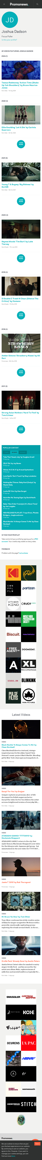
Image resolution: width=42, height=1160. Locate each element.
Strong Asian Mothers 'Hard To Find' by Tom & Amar (20, 413)
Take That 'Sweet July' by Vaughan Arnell (18, 457)
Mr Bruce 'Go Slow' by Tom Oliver (16, 917)
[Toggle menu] (4, 4)
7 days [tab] (6, 452)
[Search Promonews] (37, 4)
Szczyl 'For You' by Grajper (13, 791)
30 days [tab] (14, 452)
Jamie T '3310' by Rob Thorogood (16, 882)
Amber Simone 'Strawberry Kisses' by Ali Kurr (21, 356)
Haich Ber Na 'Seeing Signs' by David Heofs (19, 497)
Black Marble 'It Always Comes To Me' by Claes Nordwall (20, 522)
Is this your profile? (9, 39)
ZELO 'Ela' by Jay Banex (12, 463)
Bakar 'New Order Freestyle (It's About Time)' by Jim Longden (20, 505)
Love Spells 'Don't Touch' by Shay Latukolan (19, 476)
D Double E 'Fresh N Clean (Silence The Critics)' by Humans (20, 299)
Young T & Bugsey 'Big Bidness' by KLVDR (18, 185)
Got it (37, 1144)
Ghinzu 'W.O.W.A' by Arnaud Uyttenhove (18, 469)
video (4, 742)
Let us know (23, 553)
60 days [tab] (22, 452)
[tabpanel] (21, 492)
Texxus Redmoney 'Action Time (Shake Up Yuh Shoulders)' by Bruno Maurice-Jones (20, 85)
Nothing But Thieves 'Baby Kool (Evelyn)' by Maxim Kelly (19, 483)
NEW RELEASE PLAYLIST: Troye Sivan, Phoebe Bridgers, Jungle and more (21, 513)
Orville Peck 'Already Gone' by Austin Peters (21, 961)
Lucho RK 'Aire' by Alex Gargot (14, 491)
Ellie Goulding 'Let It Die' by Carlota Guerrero (19, 128)
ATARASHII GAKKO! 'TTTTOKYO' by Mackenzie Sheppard (17, 837)
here (13, 1156)
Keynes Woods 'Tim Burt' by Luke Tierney (17, 242)
